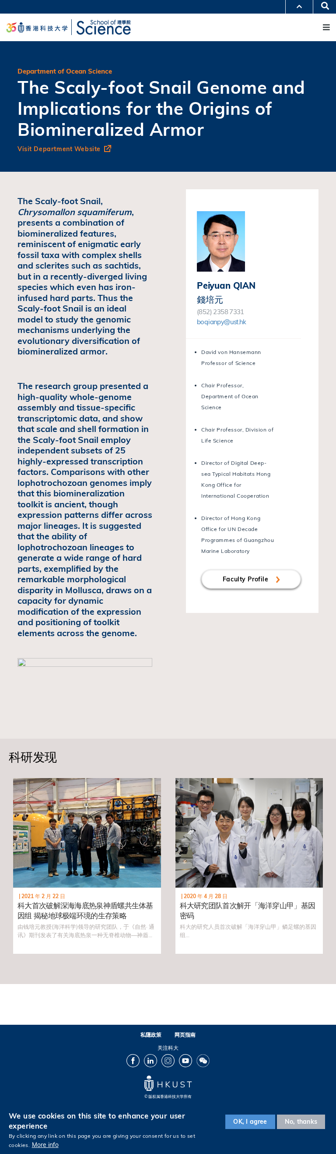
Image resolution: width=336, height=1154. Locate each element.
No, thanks (301, 1122)
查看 (19, 783)
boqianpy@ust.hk (221, 322)
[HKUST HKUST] (36, 27)
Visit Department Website (59, 149)
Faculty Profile (246, 579)
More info (45, 1145)
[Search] (322, 7)
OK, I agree (250, 1122)
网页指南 (185, 1034)
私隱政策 (150, 1034)
